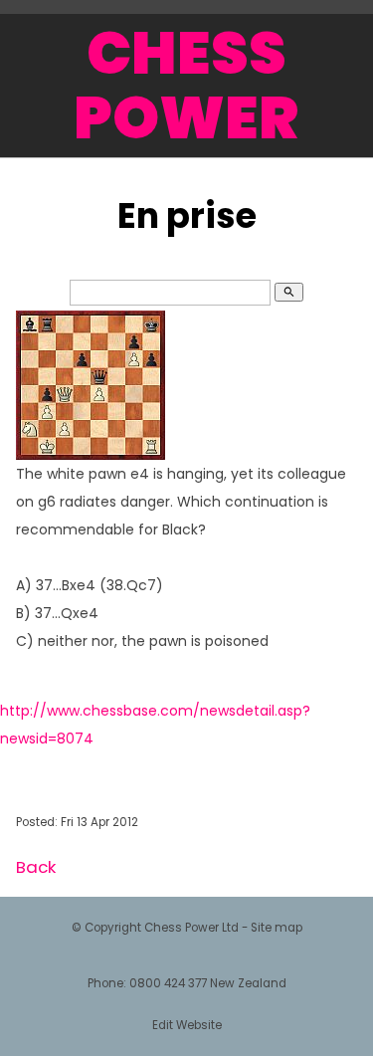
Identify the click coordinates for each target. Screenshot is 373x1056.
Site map (276, 928)
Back (36, 867)
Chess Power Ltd (191, 928)
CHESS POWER (186, 85)
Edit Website (187, 1025)
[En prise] (90, 455)
